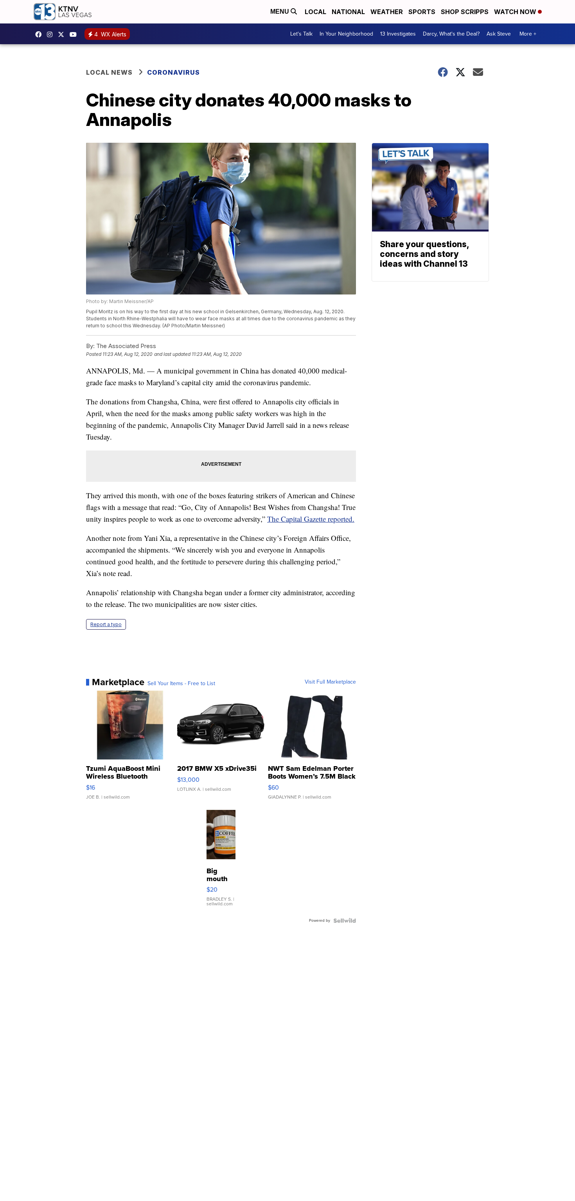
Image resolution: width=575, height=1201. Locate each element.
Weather (386, 12)
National (348, 12)
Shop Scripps (465, 12)
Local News (109, 72)
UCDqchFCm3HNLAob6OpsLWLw (75, 34)
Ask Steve (499, 34)
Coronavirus (173, 72)
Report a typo (106, 624)
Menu (280, 11)
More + (527, 34)
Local (315, 12)
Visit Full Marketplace (330, 682)
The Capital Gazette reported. (310, 519)
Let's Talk (301, 34)
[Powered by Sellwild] (344, 920)
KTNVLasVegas (40, 34)
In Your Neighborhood (346, 34)
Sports (421, 12)
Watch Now (516, 12)
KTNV (63, 34)
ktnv (51, 34)
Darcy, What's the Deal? (451, 34)
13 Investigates (398, 34)
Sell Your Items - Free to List (181, 683)
